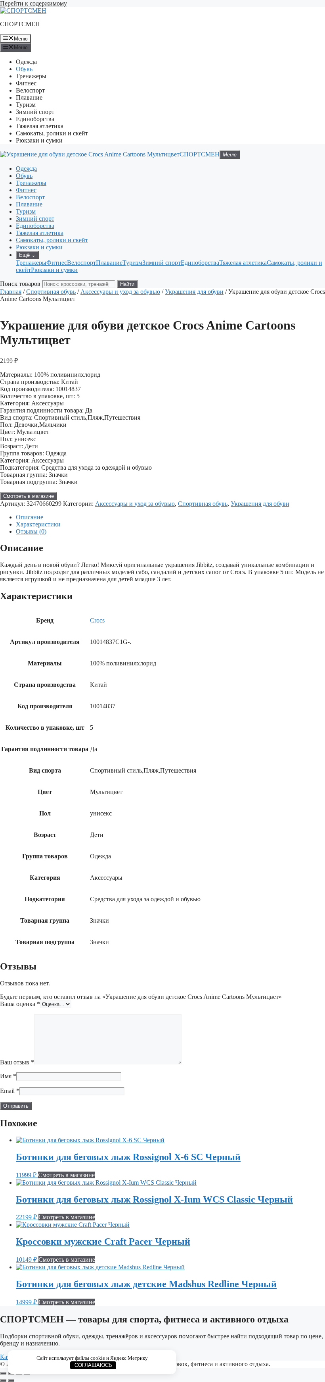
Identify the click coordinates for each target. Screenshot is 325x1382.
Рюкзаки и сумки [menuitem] (54, 269)
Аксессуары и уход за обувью (120, 291)
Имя (8, 1076)
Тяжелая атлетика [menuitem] (243, 262)
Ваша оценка (20, 1003)
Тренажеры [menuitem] (31, 262)
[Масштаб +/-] (3, 1373)
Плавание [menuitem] (109, 262)
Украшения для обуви (194, 291)
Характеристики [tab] (38, 524)
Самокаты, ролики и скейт (52, 133)
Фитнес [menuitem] (56, 262)
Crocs (97, 620)
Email (9, 1090)
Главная (10, 291)
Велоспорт (30, 90)
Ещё (27, 255)
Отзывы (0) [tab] (31, 531)
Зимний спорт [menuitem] (161, 262)
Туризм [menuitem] (132, 262)
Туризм (26, 104)
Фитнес (26, 83)
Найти (127, 284)
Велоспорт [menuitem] (81, 262)
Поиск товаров (20, 283)
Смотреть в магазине (28, 496)
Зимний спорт (35, 111)
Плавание (29, 97)
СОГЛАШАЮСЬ (93, 1365)
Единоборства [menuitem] (200, 262)
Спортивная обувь (51, 291)
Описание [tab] (29, 517)
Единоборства (35, 119)
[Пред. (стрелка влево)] (3, 1380)
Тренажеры (31, 76)
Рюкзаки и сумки (39, 140)
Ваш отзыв (17, 1062)
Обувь (24, 69)
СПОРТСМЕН (20, 24)
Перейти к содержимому (33, 3)
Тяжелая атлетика (39, 126)
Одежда (26, 61)
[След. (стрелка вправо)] (11, 1380)
